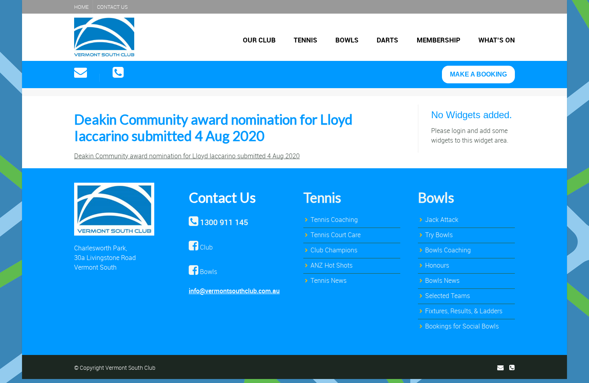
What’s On (496, 39)
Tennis (305, 39)
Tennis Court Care (336, 234)
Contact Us (112, 6)
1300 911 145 (224, 222)
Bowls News (442, 280)
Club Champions (334, 250)
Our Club (259, 39)
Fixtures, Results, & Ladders (463, 310)
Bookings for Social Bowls (462, 326)
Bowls (347, 39)
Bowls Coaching (448, 250)
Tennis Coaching (334, 219)
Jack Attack (441, 219)
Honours (437, 265)
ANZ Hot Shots (332, 265)
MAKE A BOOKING (478, 74)
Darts (387, 39)
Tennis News (329, 280)
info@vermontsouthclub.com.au (234, 290)
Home (81, 6)
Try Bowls (439, 234)
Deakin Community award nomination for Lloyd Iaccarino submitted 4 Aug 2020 (187, 155)
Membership (438, 39)
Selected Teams (447, 295)
